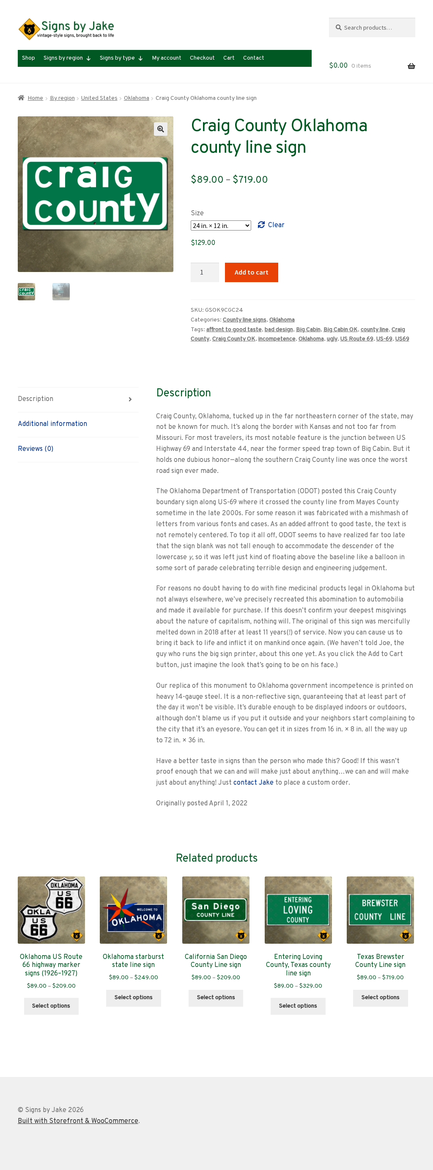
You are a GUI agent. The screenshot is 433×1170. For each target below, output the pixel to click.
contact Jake (253, 783)
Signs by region (63, 58)
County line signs (244, 320)
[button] (160, 129)
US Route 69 (356, 339)
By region (62, 98)
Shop (28, 58)
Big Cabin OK (340, 329)
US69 (402, 339)
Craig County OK (233, 339)
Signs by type (117, 58)
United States (99, 98)
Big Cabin (308, 329)
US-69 (384, 339)
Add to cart (252, 272)
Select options (51, 1006)
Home (35, 98)
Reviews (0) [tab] (35, 449)
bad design (279, 329)
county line (375, 329)
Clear (276, 225)
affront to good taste (234, 329)
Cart (229, 58)
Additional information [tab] (52, 424)
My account (166, 58)
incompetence (277, 339)
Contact (253, 58)
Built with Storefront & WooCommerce (78, 1121)
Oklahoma (136, 98)
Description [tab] (35, 399)
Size (197, 213)
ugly (332, 339)
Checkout (202, 58)
